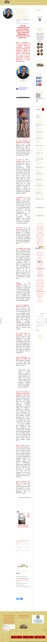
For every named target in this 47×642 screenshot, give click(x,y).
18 (37, 323)
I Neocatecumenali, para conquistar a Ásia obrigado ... (39, 177)
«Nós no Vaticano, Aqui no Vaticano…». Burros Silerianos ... (40, 129)
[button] (44, 630)
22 (42, 323)
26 (38, 325)
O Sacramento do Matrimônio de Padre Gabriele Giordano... (40, 135)
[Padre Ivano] (38, 44)
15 (42, 321)
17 (36, 323)
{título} (28, 639)
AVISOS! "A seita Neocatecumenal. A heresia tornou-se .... (40, 156)
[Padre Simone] (38, 51)
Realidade (26, 19)
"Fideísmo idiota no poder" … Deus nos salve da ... (40, 196)
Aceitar (16, 637)
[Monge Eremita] (38, 48)
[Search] (9, 7)
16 (43, 321)
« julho (37, 330)
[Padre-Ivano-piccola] (8, 13)
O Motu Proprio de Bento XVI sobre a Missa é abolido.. (39, 183)
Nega (28, 637)
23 (43, 323)
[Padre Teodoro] (38, 55)
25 (37, 325)
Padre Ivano (18, 21)
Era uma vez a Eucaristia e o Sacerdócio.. (38, 171)
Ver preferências (40, 637)
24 (36, 325)
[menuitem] (2, 2)
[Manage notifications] (2, 640)
